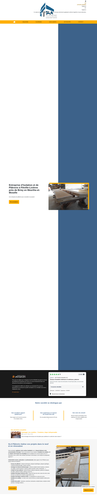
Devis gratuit (12, 488)
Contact (80, 22)
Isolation (25, 22)
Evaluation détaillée (56, 387)
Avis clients (52, 22)
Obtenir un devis (88, 490)
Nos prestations (14, 201)
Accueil (14, 22)
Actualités (67, 22)
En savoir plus (15, 392)
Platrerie (39, 22)
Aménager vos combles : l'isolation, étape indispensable (39, 432)
